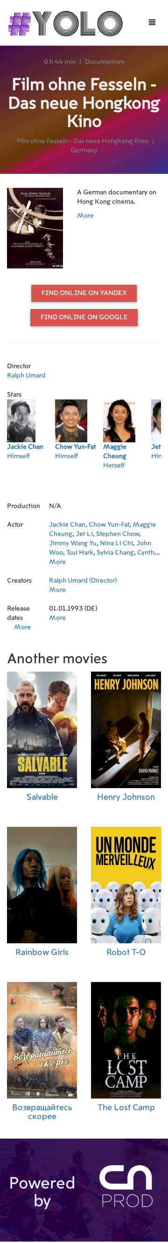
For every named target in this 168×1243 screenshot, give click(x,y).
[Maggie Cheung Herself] (127, 477)
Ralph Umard (26, 375)
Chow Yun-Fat (109, 525)
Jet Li (84, 534)
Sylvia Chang (115, 552)
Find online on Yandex (84, 293)
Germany (84, 150)
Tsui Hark (79, 552)
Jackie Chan (67, 525)
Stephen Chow (117, 534)
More (85, 216)
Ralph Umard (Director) (83, 580)
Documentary (105, 62)
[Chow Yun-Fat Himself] (79, 477)
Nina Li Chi (116, 543)
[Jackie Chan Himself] (31, 477)
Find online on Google (84, 317)
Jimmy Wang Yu (73, 543)
